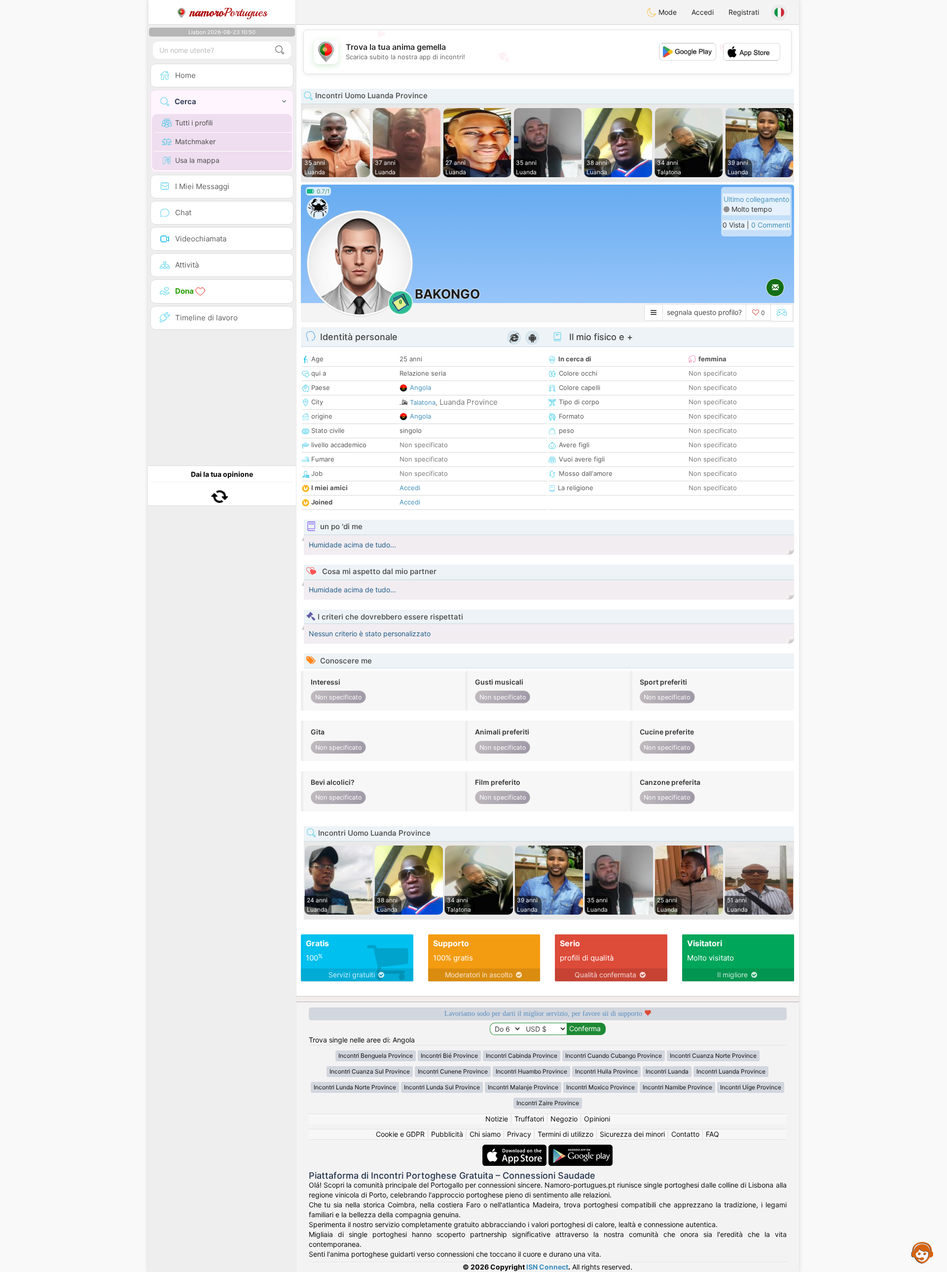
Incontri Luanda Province (730, 1071)
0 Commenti (770, 225)
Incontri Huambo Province (531, 1071)
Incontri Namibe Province (677, 1087)
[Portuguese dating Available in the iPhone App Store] (515, 1149)
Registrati (743, 12)
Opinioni (597, 1119)
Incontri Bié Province (449, 1055)
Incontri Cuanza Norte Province (713, 1055)
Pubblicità (447, 1134)
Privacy (519, 1134)
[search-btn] (279, 50)
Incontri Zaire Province (547, 1103)
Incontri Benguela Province (375, 1055)
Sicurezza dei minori (632, 1134)
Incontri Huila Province (606, 1071)
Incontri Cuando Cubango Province (613, 1055)
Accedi (703, 12)
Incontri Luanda (667, 1071)
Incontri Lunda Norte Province (355, 1087)
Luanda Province (468, 402)
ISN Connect (547, 1267)
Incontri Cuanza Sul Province (369, 1071)
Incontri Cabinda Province (521, 1055)
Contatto (685, 1134)
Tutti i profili (194, 122)
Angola (420, 387)
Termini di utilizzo (565, 1134)
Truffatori (529, 1119)
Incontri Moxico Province (600, 1087)
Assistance (922, 1252)
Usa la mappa (197, 160)
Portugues (228, 12)
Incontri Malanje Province (523, 1087)
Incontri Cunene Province (453, 1071)
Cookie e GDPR (400, 1134)
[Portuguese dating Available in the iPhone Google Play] (580, 1149)
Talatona (423, 402)
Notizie (496, 1119)
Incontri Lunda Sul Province (442, 1087)
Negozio (564, 1119)
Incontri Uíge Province (750, 1087)
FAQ (712, 1134)
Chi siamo (485, 1134)
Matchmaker (195, 141)
